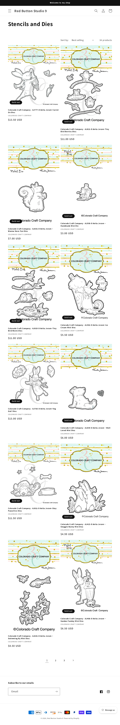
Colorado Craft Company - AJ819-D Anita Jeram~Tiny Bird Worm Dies (32, 329)
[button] (9, 10)
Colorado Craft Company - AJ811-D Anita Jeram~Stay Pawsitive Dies (32, 509)
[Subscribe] (56, 691)
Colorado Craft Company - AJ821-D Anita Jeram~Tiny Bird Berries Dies (85, 130)
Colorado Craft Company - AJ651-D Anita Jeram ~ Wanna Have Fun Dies (30, 230)
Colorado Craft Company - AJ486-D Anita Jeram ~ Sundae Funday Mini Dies (83, 620)
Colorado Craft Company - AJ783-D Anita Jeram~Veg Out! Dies (32, 410)
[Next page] (73, 660)
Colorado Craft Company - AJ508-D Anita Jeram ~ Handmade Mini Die (83, 224)
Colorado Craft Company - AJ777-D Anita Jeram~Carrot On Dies (33, 111)
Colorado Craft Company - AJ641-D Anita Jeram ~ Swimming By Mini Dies (30, 637)
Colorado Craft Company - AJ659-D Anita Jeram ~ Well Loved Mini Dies (85, 429)
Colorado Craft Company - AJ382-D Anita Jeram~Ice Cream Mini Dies (84, 326)
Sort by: (64, 40)
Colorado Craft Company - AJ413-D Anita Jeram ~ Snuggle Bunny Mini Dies (83, 525)
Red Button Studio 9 (55, 718)
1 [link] (47, 660)
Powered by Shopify (71, 718)
